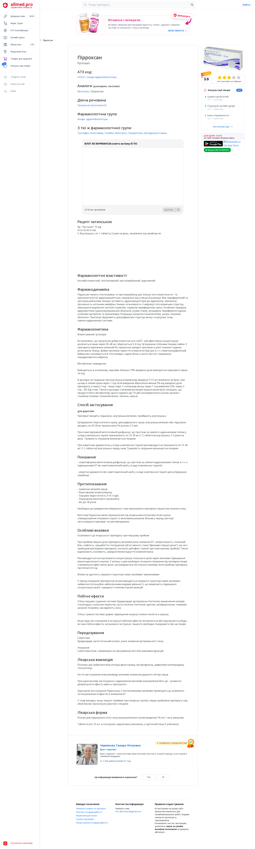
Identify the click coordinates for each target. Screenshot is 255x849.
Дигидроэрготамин (155, 133)
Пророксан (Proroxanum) (91, 105)
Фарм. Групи (16, 23)
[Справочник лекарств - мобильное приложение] (105, 252)
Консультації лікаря (20, 65)
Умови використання (86, 815)
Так (149, 777)
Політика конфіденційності (89, 812)
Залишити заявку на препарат (91, 808)
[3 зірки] (229, 77)
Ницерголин (135, 133)
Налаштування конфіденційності (92, 822)
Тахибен (109, 133)
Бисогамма (96, 133)
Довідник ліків (22, 16)
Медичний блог (18, 51)
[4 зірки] (234, 77)
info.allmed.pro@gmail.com (128, 811)
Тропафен (83, 133)
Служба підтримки (85, 819)
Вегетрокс (83, 91)
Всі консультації (221, 126)
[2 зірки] (224, 77)
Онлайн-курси (17, 37)
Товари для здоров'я (21, 58)
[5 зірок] (238, 77)
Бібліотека (22, 44)
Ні (163, 777)
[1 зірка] (220, 77)
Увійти (246, 4)
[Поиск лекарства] (192, 5)
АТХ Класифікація (19, 30)
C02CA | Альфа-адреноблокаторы (97, 77)
